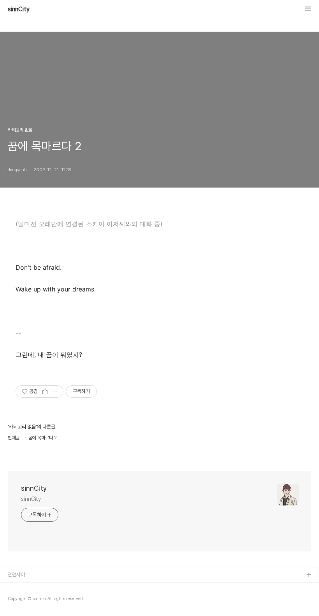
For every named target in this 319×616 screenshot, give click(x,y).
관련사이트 (18, 574)
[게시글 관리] (55, 391)
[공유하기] (45, 391)
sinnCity (19, 9)
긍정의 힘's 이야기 (26, 588)
